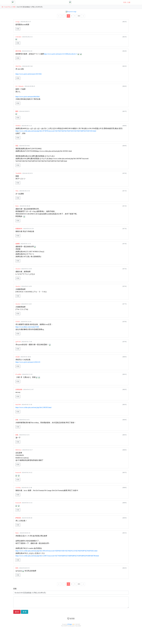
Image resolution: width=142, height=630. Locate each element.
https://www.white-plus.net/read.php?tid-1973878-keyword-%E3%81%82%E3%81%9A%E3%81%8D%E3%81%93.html (55, 131)
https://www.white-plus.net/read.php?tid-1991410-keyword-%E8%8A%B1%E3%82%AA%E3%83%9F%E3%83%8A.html (56, 551)
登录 (124, 2)
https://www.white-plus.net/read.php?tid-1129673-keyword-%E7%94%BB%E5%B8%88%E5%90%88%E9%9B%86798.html (57, 556)
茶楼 (13, 7)
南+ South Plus (6, 7)
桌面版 (72, 618)
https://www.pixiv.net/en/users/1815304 (28, 74)
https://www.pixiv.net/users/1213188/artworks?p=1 (60, 54)
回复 (17, 29)
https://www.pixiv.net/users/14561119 (27, 362)
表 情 (24, 612)
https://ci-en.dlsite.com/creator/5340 (27, 327)
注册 (128, 2)
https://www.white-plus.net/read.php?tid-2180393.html (33, 407)
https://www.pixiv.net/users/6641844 (27, 96)
